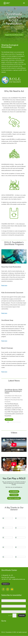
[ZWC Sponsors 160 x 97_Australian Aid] (8, 528)
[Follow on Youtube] (12, 589)
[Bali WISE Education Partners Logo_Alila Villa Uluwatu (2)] (8, 547)
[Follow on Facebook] (3, 589)
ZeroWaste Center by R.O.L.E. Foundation (14, 19)
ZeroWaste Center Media (12, 395)
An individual (14, 491)
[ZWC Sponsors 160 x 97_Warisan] (20, 528)
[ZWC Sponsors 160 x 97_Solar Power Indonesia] (8, 557)
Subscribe (22, 615)
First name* (4, 598)
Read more (4, 341)
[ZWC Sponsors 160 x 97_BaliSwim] (8, 538)
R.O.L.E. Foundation (12, 397)
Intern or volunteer (14, 498)
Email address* (5, 609)
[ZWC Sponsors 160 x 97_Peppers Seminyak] (20, 538)
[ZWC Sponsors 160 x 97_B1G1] (20, 547)
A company (14, 495)
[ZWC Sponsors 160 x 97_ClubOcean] (20, 557)
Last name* (4, 604)
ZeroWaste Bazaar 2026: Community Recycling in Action (13, 391)
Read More (9, 419)
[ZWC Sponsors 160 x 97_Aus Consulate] (20, 518)
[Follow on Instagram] (7, 589)
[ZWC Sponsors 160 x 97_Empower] (8, 518)
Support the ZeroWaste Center (14, 35)
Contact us (6, 584)
